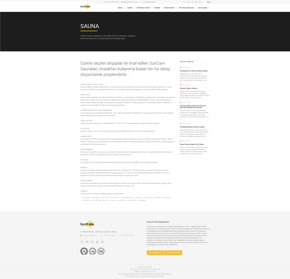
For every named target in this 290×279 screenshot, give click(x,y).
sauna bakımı (86, 200)
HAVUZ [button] (120, 8)
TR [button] (208, 2)
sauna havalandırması (127, 197)
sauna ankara (148, 197)
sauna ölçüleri (122, 200)
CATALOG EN (175, 253)
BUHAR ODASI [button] (169, 8)
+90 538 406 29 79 (149, 2)
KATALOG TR (157, 253)
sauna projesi (167, 197)
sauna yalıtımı (157, 197)
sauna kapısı (138, 197)
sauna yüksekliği (96, 200)
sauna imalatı (86, 197)
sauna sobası (105, 197)
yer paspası (113, 200)
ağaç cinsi (105, 200)
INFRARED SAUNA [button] (143, 8)
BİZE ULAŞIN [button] (202, 8)
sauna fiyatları (142, 200)
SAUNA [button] (130, 8)
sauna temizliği (114, 197)
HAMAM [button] (157, 8)
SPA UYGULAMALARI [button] (186, 8)
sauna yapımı (95, 197)
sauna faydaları (131, 200)
